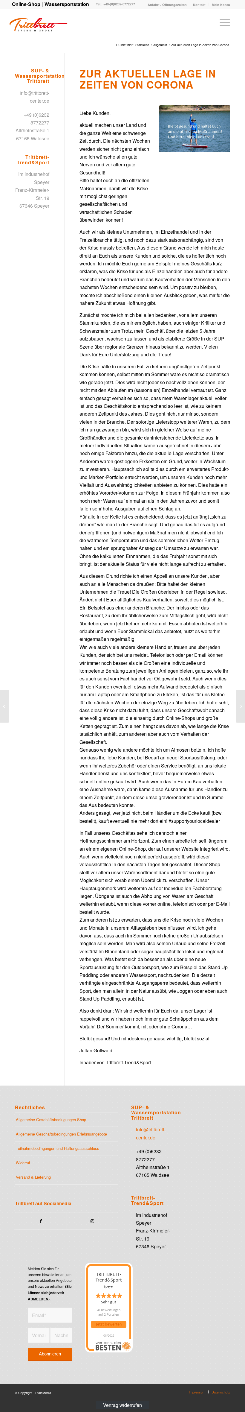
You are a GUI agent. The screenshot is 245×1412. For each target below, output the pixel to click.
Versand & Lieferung (33, 1177)
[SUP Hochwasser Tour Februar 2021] (240, 706)
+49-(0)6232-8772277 (118, 4)
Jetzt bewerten (109, 1324)
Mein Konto (221, 4)
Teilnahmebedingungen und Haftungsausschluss (57, 1148)
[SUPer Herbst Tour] (4, 706)
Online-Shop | (27, 4)
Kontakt (199, 4)
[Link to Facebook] (41, 1220)
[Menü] (222, 22)
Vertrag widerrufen (122, 1404)
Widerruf (23, 1162)
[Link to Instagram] (92, 1220)
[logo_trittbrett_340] (38, 22)
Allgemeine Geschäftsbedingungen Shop (51, 1119)
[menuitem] (167, 4)
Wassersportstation (67, 4)
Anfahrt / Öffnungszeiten (167, 4)
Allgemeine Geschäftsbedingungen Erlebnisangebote (61, 1134)
